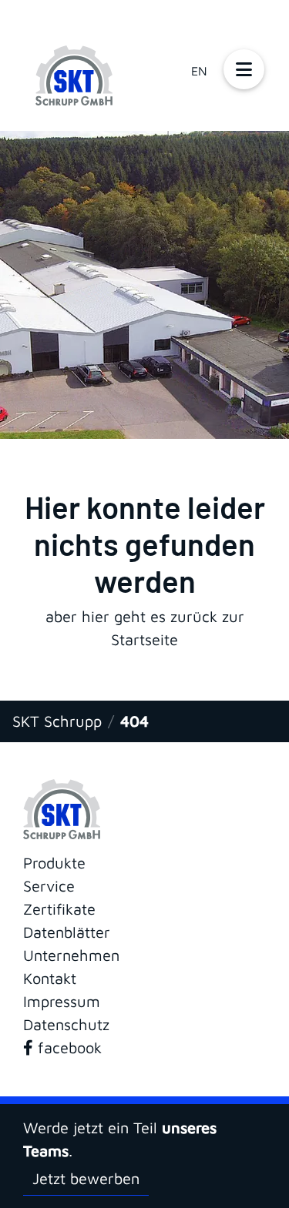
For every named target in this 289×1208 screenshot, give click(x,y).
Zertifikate (59, 909)
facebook (67, 1047)
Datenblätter (66, 932)
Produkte (54, 863)
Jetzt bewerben (85, 1178)
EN (199, 71)
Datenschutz (66, 1024)
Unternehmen (71, 955)
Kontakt (49, 978)
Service (49, 886)
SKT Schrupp (57, 721)
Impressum (61, 1001)
